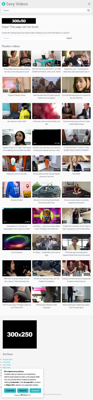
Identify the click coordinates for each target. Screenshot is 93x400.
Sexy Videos (16, 4)
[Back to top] (87, 392)
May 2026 (6, 367)
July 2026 (6, 362)
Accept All (35, 390)
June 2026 (7, 364)
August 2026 (7, 359)
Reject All (23, 390)
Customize (10, 390)
